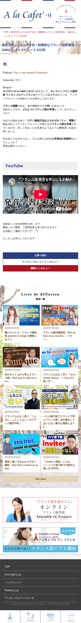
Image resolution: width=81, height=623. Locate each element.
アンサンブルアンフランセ (19, 598)
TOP (6, 32)
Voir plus (40, 479)
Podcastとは (12, 590)
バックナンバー (13, 582)
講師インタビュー (40, 268)
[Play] (5, 68)
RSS (17, 80)
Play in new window (24, 72)
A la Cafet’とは (13, 574)
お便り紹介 (40, 255)
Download (42, 72)
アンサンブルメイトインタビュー (40, 261)
